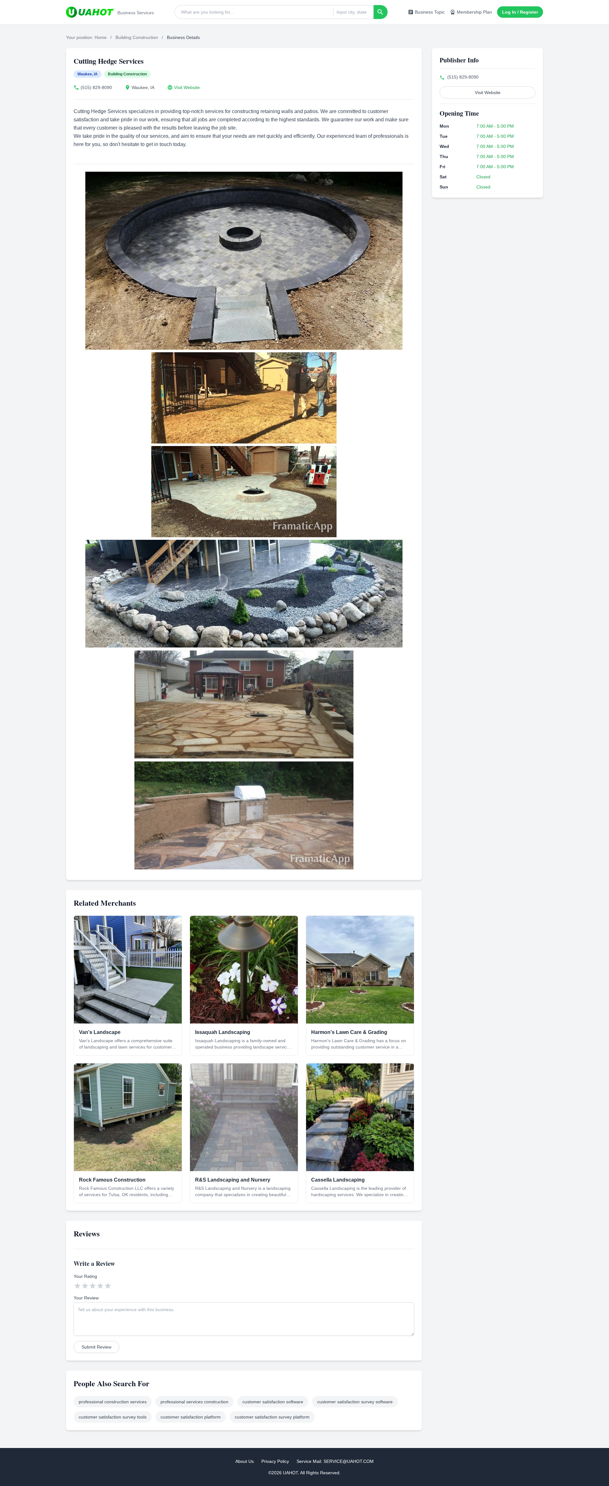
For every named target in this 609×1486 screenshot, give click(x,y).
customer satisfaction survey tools (113, 1416)
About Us (244, 1461)
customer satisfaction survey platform (272, 1416)
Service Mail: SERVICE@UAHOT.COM (335, 1461)
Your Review (86, 1297)
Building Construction (136, 37)
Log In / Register (520, 12)
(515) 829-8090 (96, 87)
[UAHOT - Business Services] (90, 12)
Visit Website (187, 87)
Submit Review (96, 1346)
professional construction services (113, 1401)
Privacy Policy (275, 1461)
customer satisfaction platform (190, 1416)
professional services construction (194, 1401)
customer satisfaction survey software (355, 1401)
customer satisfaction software (272, 1401)
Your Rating (85, 1276)
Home (101, 37)
